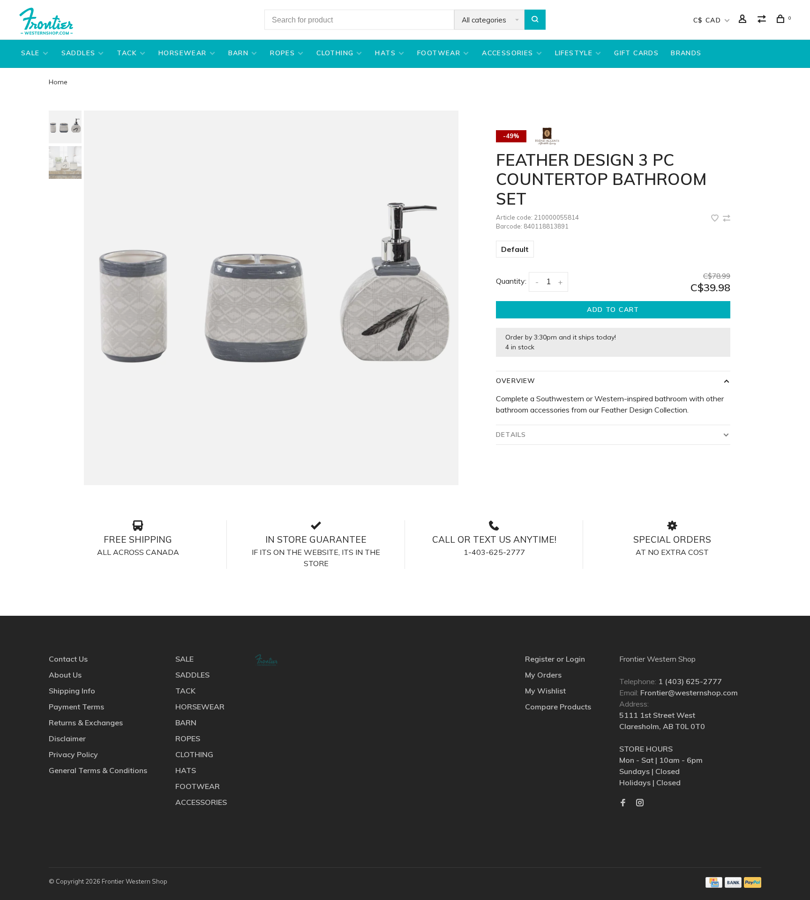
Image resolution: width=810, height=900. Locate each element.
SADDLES (78, 53)
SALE (30, 53)
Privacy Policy (73, 754)
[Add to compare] (726, 218)
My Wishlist (545, 690)
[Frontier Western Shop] (266, 660)
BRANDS (686, 53)
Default (515, 249)
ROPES (282, 53)
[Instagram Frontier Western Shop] (640, 803)
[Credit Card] (713, 885)
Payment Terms (76, 706)
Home (58, 82)
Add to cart (613, 309)
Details (511, 434)
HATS (385, 53)
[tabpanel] (271, 298)
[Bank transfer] (733, 885)
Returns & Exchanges (86, 722)
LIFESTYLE (574, 53)
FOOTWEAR (438, 53)
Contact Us (68, 659)
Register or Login (555, 659)
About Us (65, 674)
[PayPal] (752, 885)
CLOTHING (334, 53)
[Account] (744, 20)
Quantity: (511, 281)
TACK (127, 53)
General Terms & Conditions (98, 770)
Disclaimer (67, 738)
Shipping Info (72, 690)
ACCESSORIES (507, 53)
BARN (238, 53)
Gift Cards (636, 53)
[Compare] (763, 20)
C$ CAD (708, 20)
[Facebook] (623, 803)
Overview (515, 380)
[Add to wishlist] (715, 218)
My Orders (543, 674)
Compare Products (558, 706)
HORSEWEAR (182, 53)
